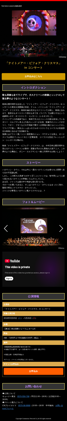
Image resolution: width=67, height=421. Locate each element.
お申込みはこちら (33, 76)
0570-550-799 (23, 396)
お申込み (33, 371)
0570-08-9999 (24, 405)
